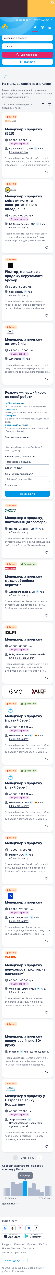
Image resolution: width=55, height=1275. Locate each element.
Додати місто (12, 485)
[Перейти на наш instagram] (20, 1228)
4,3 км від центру (18, 532)
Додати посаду (13, 467)
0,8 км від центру (19, 992)
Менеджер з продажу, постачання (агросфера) (26, 520)
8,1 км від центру (18, 152)
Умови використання (14, 1252)
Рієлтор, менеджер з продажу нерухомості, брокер (24, 276)
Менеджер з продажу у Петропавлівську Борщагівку (25, 1100)
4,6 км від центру (18, 595)
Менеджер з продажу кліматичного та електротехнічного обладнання (23, 202)
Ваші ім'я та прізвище (16, 437)
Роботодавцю (42, 19)
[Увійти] (49, 27)
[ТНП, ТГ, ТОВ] (39, 691)
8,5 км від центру (19, 805)
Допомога (28, 1248)
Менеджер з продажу (23, 639)
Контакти (19, 1244)
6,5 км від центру (18, 920)
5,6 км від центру (25, 657)
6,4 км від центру (18, 227)
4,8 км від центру (18, 858)
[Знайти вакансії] (35, 27)
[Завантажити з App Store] (12, 1236)
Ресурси (6, 1244)
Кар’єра (43, 1244)
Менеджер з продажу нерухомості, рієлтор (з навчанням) (25, 969)
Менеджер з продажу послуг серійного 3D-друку (23, 1040)
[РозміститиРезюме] (42, 27)
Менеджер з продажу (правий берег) (23, 718)
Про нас (31, 1244)
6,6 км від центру (18, 738)
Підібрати (29, 61)
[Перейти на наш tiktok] (36, 1228)
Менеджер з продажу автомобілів (23, 341)
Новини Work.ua (11, 1248)
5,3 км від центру (39, 1051)
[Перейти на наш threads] (13, 1228)
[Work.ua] (5, 27)
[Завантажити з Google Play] (34, 1236)
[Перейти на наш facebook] (5, 1228)
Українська (8, 1220)
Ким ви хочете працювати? (20, 456)
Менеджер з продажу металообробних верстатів (23, 580)
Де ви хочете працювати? (19, 473)
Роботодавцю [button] (12, 1260)
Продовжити (27, 493)
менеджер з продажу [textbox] (16, 38)
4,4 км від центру (18, 295)
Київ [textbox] (9, 46)
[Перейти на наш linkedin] (28, 1228)
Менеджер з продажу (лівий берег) (23, 785)
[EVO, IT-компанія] (16, 691)
